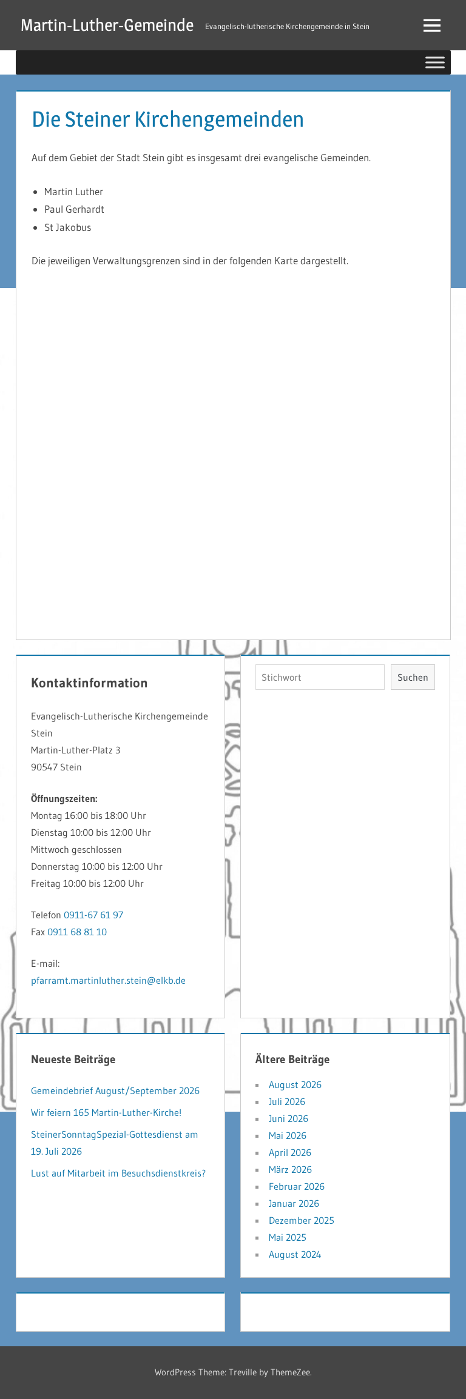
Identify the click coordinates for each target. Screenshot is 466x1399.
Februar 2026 (297, 1186)
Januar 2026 (294, 1203)
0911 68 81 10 (77, 932)
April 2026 (290, 1152)
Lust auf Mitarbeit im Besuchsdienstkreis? (118, 1173)
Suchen (412, 677)
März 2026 (290, 1169)
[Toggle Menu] (435, 62)
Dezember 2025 (301, 1220)
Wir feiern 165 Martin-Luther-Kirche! (106, 1112)
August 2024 (295, 1254)
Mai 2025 (287, 1237)
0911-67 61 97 (93, 915)
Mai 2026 (287, 1135)
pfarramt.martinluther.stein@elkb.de (108, 980)
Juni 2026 (288, 1118)
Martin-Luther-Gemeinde (107, 25)
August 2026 (295, 1084)
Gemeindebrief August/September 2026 (115, 1090)
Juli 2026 (287, 1101)
